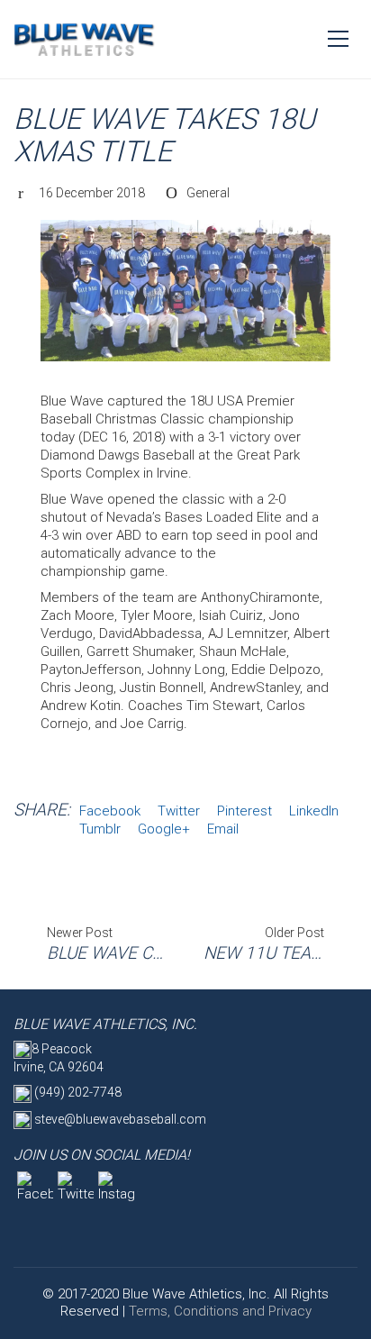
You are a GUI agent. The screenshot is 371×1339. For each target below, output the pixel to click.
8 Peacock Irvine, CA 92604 (59, 1058)
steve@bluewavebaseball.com (119, 1119)
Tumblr (100, 829)
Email (223, 829)
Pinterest (244, 811)
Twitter (179, 811)
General (208, 193)
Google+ (164, 829)
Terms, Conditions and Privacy (220, 1311)
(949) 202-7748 (77, 1092)
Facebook (109, 811)
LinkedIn (314, 811)
